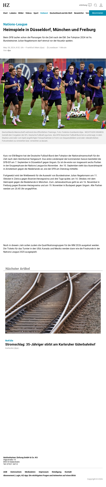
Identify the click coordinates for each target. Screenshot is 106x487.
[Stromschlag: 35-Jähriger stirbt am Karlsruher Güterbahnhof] (53, 304)
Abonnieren (97, 13)
